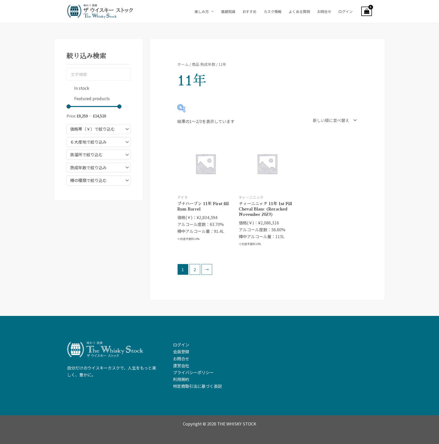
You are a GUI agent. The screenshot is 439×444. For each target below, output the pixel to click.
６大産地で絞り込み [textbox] (88, 142)
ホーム (183, 64)
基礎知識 (228, 11)
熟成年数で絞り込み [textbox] (88, 168)
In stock (81, 88)
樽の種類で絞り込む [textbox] (88, 180)
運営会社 (181, 365)
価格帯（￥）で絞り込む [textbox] (92, 129)
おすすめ (249, 11)
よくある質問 (299, 11)
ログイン (345, 11)
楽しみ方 (202, 11)
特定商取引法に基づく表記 (197, 386)
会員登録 (181, 351)
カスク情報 (272, 11)
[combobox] (98, 129)
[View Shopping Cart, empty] (366, 11)
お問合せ (324, 11)
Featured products (92, 98)
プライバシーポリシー (193, 372)
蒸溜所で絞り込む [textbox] (86, 155)
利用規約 (181, 379)
